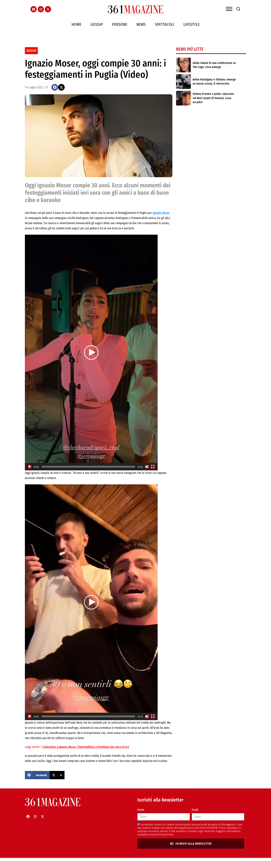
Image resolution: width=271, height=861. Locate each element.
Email (195, 809)
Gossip (97, 24)
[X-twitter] (48, 9)
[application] (91, 352)
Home (76, 24)
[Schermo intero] (153, 467)
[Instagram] (41, 9)
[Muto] (147, 467)
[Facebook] (33, 9)
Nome (140, 809)
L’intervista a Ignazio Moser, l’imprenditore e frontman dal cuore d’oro (86, 747)
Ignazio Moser (161, 213)
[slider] (88, 467)
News (141, 24)
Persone (119, 24)
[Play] (30, 467)
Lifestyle (191, 24)
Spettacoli (164, 24)
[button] (54, 87)
